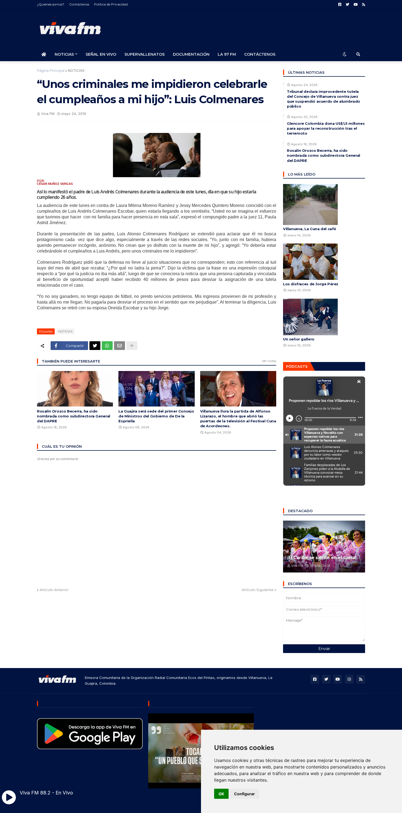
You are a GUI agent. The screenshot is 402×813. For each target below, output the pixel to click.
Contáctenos (79, 4)
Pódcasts (297, 366)
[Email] (119, 345)
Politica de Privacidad (111, 4)
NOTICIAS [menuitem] (64, 54)
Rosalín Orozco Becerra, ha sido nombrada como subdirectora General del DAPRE (73, 416)
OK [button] (221, 793)
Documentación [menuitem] (191, 54)
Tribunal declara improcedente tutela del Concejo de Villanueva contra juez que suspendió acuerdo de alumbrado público (323, 99)
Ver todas (269, 361)
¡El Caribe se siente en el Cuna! (321, 557)
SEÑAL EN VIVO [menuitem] (101, 54)
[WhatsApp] (107, 345)
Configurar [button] (244, 793)
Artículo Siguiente (257, 590)
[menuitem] (44, 54)
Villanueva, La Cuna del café (309, 229)
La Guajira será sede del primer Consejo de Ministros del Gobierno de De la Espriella (156, 416)
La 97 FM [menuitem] (227, 54)
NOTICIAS (76, 70)
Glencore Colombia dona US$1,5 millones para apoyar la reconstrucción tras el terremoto (326, 128)
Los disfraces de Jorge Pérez (310, 284)
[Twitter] (94, 345)
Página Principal (51, 70)
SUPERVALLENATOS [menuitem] (144, 54)
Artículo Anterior (54, 590)
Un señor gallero (298, 339)
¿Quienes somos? (50, 4)
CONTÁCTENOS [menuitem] (259, 54)
